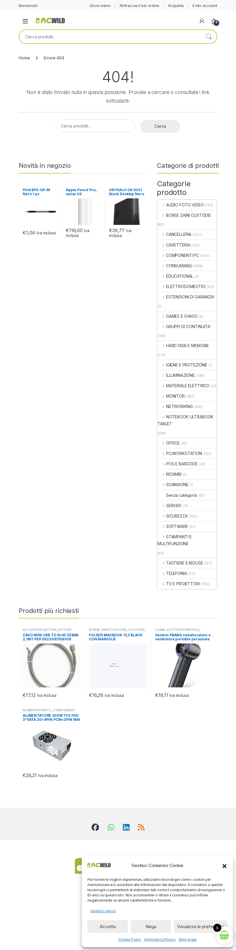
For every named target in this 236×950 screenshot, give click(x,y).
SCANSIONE (177, 484)
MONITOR (175, 396)
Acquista (176, 5)
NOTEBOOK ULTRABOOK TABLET (185, 420)
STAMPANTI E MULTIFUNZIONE (174, 540)
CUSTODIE (136, 630)
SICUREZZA (177, 515)
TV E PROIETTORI (183, 583)
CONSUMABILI (179, 265)
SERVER (173, 505)
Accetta (108, 926)
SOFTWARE (177, 526)
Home (24, 57)
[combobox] (110, 36)
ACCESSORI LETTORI (39, 630)
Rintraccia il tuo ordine (139, 5)
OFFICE (173, 443)
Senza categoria (181, 495)
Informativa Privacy (160, 939)
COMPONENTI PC (182, 255)
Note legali (188, 939)
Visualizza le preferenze (200, 926)
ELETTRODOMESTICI (185, 286)
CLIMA (160, 630)
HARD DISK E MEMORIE (187, 345)
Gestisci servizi (103, 911)
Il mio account (205, 5)
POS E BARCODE (181, 463)
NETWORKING (179, 406)
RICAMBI (174, 474)
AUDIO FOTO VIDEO (185, 204)
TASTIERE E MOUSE (184, 562)
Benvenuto (28, 5)
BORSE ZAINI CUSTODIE (188, 215)
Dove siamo (100, 5)
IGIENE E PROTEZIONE (186, 364)
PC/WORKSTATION (184, 453)
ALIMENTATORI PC (37, 710)
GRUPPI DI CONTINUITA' (188, 326)
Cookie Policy (129, 939)
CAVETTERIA (178, 244)
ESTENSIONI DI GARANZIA (190, 296)
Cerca (209, 36)
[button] (224, 865)
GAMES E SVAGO (182, 316)
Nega (151, 926)
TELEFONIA (176, 573)
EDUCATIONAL (179, 276)
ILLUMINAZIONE (180, 375)
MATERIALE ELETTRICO (188, 385)
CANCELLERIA (178, 234)
